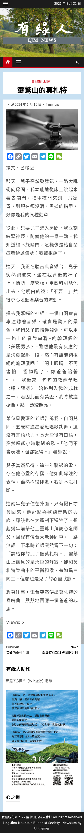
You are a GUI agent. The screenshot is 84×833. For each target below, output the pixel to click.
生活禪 (47, 81)
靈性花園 (37, 81)
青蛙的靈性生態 (17, 649)
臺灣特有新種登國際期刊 (60, 649)
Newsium (69, 822)
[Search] (77, 62)
